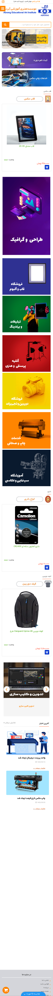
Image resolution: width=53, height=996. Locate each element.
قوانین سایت (44, 984)
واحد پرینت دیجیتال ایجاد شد (31, 757)
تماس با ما (45, 980)
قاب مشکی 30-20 (26, 146)
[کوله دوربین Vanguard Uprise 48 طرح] (26, 609)
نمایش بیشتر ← (39, 768)
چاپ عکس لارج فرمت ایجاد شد (31, 798)
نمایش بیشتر (10, 722)
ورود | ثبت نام (18, 1)
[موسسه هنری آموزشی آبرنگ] (27, 10)
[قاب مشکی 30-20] (26, 124)
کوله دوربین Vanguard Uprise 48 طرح (26, 631)
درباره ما (46, 988)
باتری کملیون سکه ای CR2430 (26, 546)
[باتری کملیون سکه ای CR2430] (26, 525)
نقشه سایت (45, 991)
